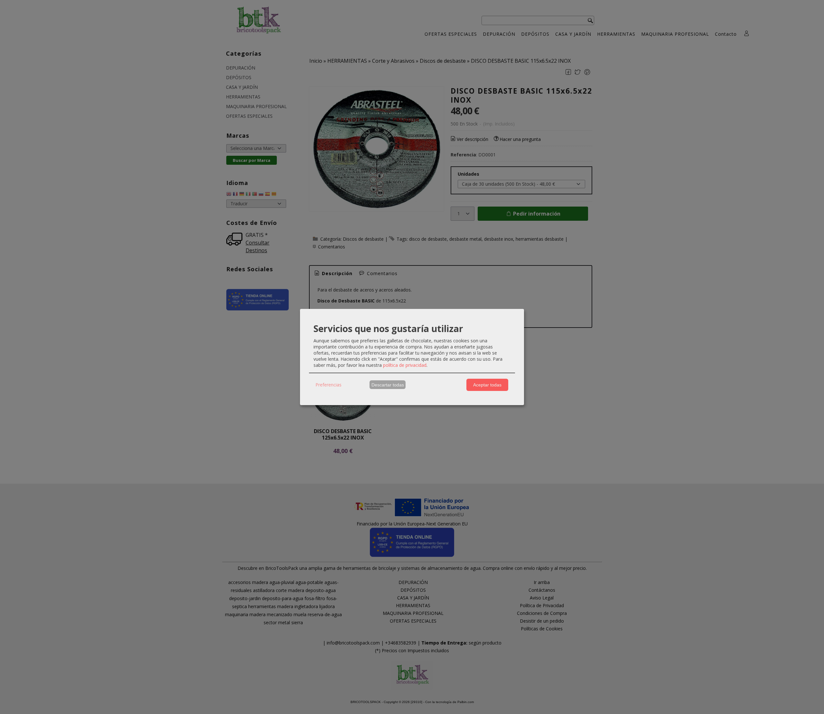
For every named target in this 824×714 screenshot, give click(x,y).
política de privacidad (404, 365)
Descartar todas (387, 384)
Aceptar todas (487, 384)
